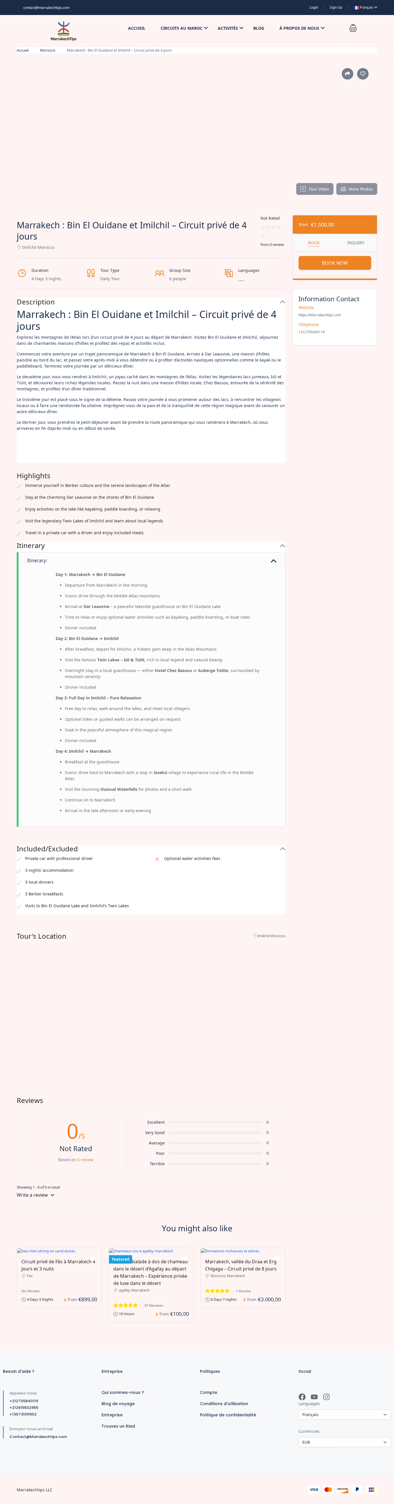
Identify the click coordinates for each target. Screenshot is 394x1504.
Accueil (136, 28)
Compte (208, 1392)
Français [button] (366, 7)
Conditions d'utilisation (224, 1404)
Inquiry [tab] (355, 242)
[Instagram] (326, 1397)
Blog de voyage (118, 1404)
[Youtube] (314, 1397)
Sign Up (336, 7)
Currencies (309, 1431)
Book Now (335, 263)
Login (313, 7)
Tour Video (319, 189)
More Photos (361, 189)
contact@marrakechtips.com (46, 7)
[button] (353, 28)
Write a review (33, 1195)
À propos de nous (299, 28)
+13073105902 (23, 1414)
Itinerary (31, 545)
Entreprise (112, 1415)
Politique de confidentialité (228, 1415)
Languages (309, 1403)
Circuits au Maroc (181, 28)
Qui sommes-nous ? (123, 1392)
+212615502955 (24, 1407)
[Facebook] (302, 1397)
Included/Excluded (47, 849)
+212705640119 (24, 1401)
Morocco (47, 50)
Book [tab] (314, 242)
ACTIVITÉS (228, 28)
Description (36, 302)
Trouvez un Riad (118, 1426)
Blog (258, 28)
